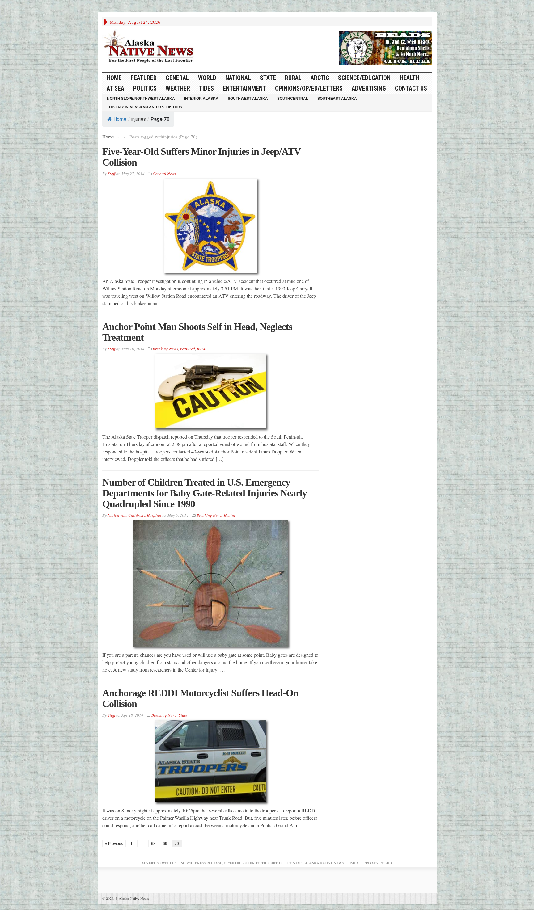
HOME (114, 78)
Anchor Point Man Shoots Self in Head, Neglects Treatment (197, 332)
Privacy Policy (378, 863)
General (177, 78)
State (268, 78)
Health (409, 78)
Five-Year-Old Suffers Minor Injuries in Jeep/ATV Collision (201, 157)
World (207, 78)
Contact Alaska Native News (315, 863)
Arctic (320, 78)
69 (165, 843)
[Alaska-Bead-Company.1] (385, 47)
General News (164, 173)
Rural (293, 78)
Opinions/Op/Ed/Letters (309, 88)
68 (153, 843)
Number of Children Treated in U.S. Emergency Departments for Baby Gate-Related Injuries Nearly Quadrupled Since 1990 (204, 493)
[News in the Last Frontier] (150, 47)
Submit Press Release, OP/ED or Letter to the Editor (232, 863)
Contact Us (411, 88)
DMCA (353, 863)
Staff (111, 173)
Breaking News (165, 349)
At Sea (115, 88)
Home (119, 119)
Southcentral (292, 98)
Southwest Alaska (248, 98)
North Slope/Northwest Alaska (141, 98)
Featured (144, 78)
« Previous (114, 843)
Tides (206, 88)
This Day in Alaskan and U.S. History (145, 107)
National (238, 78)
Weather (178, 88)
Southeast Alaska (337, 98)
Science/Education (364, 78)
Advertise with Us (159, 863)
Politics (145, 88)
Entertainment (244, 88)
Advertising (369, 88)
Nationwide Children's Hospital (134, 515)
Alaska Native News (132, 898)
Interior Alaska (201, 98)
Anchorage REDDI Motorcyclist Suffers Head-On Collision (200, 698)
